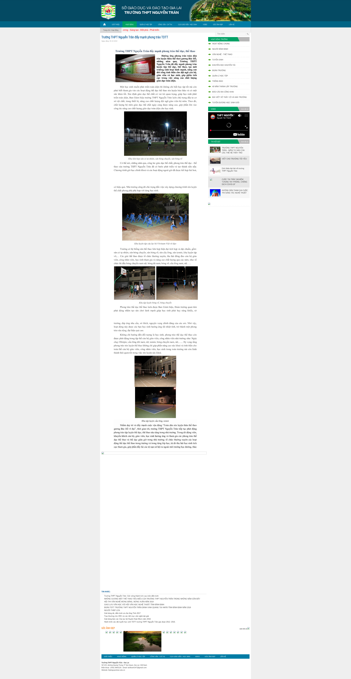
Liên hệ (231, 24)
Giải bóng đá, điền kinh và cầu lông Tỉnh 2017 (122, 613)
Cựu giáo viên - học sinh (187, 24)
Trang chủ (106, 30)
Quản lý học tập (146, 24)
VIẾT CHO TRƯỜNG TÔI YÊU (234, 159)
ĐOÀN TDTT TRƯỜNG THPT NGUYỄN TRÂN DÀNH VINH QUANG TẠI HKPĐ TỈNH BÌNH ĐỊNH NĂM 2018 (147, 607)
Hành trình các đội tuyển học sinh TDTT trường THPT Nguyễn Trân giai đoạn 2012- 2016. (140, 622)
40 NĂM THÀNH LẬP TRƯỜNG (225, 86)
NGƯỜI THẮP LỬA (112, 610)
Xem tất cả (244, 109)
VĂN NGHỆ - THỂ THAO (222, 54)
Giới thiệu (115, 24)
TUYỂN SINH (217, 60)
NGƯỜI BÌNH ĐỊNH (220, 49)
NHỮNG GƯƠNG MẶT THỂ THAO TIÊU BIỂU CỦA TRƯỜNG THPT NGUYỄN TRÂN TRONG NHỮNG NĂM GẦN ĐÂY (152, 599)
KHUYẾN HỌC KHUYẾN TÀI (223, 65)
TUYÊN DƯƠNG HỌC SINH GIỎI (225, 103)
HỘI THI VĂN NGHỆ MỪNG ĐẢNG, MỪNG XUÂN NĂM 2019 (129, 602)
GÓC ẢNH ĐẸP (218, 24)
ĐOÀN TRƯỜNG (219, 70)
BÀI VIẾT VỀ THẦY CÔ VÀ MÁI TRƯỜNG (229, 97)
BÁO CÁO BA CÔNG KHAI (223, 92)
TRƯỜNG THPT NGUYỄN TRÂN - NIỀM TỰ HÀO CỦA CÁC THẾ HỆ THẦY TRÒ (233, 150)
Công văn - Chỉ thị (165, 24)
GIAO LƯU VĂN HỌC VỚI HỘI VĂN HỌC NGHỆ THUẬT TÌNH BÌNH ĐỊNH (134, 605)
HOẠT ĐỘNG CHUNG (221, 44)
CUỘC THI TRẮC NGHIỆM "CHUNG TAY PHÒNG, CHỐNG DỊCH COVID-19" (234, 181)
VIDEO (205, 24)
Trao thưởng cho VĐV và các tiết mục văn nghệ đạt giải (126, 616)
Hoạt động (129, 24)
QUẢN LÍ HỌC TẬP (220, 76)
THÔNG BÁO (217, 81)
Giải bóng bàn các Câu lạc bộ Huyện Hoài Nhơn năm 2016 (127, 619)
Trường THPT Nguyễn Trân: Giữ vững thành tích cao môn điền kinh (131, 596)
